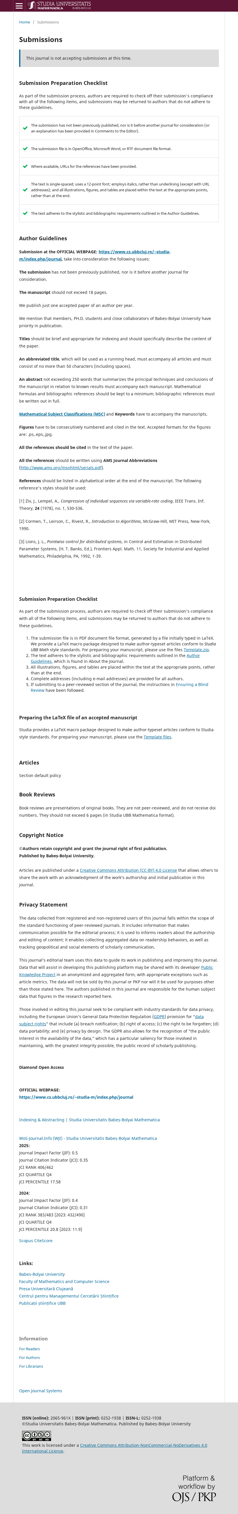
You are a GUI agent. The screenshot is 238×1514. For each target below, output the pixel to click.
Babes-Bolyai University (42, 1274)
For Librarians (31, 1366)
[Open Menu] (19, 6)
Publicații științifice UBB (42, 1303)
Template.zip (196, 649)
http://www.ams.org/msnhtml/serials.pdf (61, 467)
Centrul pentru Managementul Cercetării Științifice (69, 1296)
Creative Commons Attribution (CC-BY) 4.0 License (128, 870)
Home (24, 22)
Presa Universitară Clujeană (46, 1288)
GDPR (159, 1016)
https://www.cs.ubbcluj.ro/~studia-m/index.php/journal (76, 1097)
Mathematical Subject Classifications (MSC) (62, 414)
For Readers (29, 1348)
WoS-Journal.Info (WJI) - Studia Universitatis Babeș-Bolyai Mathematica (88, 1138)
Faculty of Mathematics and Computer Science (64, 1281)
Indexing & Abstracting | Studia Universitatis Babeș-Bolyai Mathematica (89, 1119)
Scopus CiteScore (36, 1240)
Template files (157, 737)
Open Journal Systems (40, 1390)
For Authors (29, 1357)
